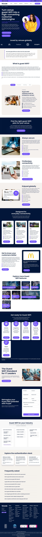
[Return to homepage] (5, 3)
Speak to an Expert (31, 414)
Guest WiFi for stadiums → (6, 438)
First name (25, 390)
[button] (11, 3)
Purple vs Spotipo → (20, 436)
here (29, 534)
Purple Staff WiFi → (33, 432)
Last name (33, 390)
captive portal (13, 77)
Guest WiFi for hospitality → (6, 432)
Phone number (25, 398)
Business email (34, 394)
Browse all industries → (7, 444)
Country (33, 398)
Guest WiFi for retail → (7, 435)
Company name (26, 394)
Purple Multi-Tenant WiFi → (33, 436)
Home (2, 6)
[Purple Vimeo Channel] (5, 512)
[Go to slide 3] (11, 201)
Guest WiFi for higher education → (7, 442)
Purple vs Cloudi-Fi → (20, 434)
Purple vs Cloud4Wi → (20, 431)
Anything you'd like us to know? (28, 406)
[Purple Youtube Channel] (4, 512)
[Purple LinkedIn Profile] (2, 512)
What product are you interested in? (28, 402)
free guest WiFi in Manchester (23, 358)
